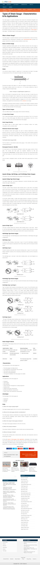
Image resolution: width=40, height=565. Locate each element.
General (10, 7)
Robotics (31, 4)
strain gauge (34, 29)
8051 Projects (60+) (24, 479)
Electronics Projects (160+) (25, 496)
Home (4, 4)
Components (29, 9)
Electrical (9, 4)
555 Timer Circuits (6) (24, 477)
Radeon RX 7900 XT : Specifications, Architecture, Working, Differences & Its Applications (9, 492)
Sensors (24, 9)
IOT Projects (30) (24, 503)
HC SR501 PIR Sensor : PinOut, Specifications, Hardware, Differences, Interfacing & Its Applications (9, 496)
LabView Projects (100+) (25, 505)
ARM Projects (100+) (24, 482)
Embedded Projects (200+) (25, 498)
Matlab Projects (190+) (24, 506)
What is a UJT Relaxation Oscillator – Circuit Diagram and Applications (30, 548)
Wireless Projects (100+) (25, 527)
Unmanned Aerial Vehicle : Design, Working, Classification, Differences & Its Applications (9, 500)
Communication (24, 4)
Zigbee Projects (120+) (24, 529)
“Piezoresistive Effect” (27, 39)
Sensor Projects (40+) (24, 522)
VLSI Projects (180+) (24, 525)
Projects (4, 7)
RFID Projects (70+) (24, 518)
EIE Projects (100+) (24, 491)
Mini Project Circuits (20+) (25, 510)
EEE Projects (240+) (24, 489)
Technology (4, 550)
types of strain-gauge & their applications (16, 439)
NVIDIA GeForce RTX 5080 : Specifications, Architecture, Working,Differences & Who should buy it (9, 488)
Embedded (19, 9)
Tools (34, 9)
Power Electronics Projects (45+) (26, 515)
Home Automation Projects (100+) (26, 501)
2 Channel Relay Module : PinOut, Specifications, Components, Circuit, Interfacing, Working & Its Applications (9, 507)
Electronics (16, 4)
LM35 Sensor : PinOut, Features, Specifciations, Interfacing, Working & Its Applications (9, 503)
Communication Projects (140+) (26, 484)
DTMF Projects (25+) (24, 486)
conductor (24, 100)
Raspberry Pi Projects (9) (25, 517)
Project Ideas (10, 9)
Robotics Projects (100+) (25, 520)
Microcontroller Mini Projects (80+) (26, 508)
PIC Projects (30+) (24, 513)
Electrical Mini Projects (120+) (26, 493)
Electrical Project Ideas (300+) (26, 494)
